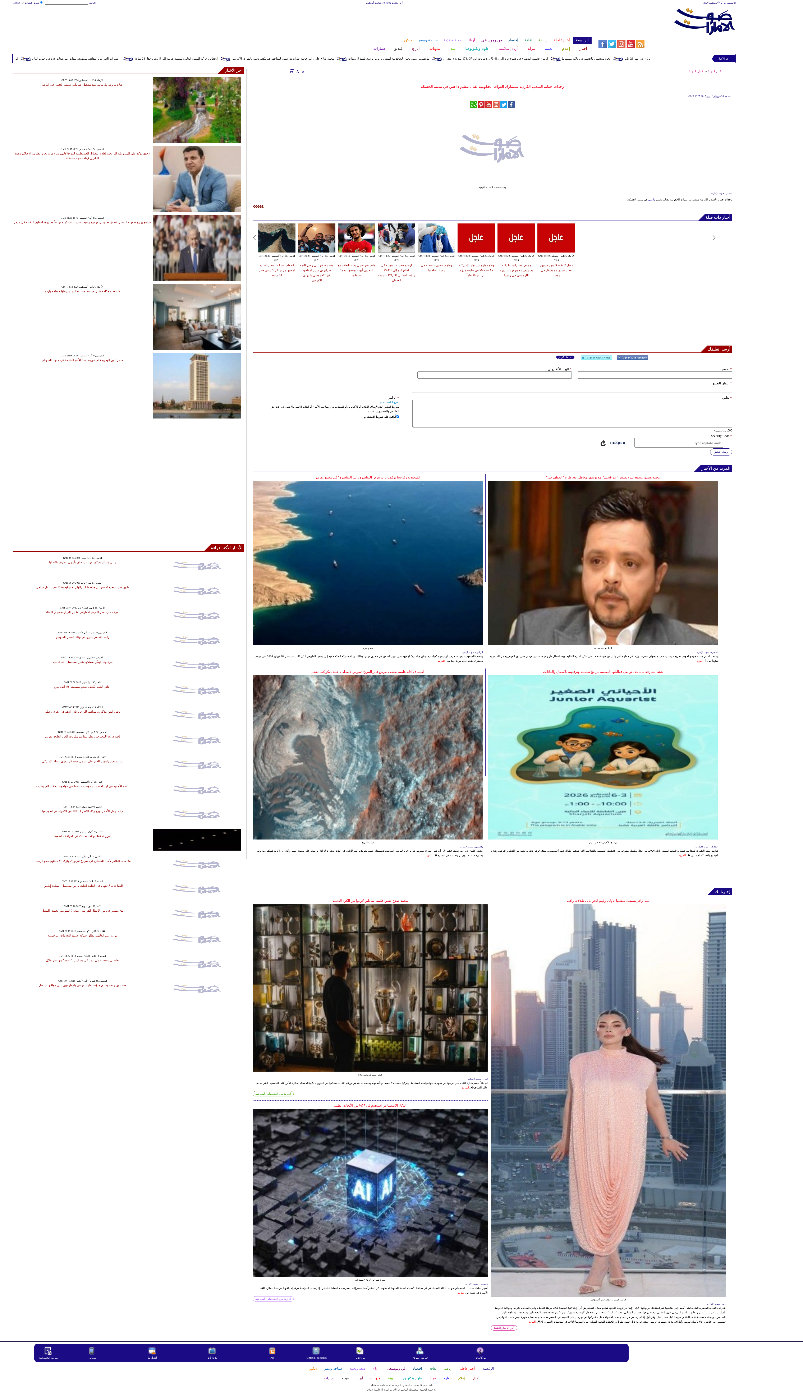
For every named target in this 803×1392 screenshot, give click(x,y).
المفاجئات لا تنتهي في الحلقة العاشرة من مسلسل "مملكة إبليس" (82, 885)
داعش (651, 199)
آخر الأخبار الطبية (504, 1327)
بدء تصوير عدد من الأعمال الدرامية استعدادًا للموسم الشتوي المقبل (82, 910)
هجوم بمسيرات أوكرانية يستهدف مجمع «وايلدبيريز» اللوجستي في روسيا (516, 270)
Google (16, 2)
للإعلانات (212, 1357)
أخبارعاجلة (715, 71)
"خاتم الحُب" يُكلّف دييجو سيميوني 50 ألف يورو (82, 686)
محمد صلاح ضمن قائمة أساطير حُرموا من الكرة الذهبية (370, 900)
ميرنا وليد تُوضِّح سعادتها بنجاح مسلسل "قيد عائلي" (82, 661)
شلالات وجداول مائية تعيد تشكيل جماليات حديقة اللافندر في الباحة (82, 84)
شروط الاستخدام (389, 402)
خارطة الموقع (420, 1357)
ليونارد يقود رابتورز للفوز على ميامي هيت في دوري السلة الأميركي (82, 761)
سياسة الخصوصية (48, 1357)
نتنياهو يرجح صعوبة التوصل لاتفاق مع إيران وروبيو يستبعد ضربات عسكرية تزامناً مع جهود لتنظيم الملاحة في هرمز (82, 222)
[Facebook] (632, 359)
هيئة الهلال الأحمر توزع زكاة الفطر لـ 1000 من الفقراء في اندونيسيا (82, 811)
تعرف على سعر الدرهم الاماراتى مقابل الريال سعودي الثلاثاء (82, 612)
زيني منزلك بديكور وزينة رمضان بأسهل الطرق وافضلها (82, 562)
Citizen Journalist (317, 1357)
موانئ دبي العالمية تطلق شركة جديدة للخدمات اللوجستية (82, 935)
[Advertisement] (302, 18)
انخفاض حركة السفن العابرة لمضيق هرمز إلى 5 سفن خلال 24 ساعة (390, 58)
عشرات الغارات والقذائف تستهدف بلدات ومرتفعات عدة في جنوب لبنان (290, 58)
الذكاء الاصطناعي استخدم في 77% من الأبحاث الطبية (370, 1105)
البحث (92, 2)
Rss (272, 1357)
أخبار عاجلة (696, 71)
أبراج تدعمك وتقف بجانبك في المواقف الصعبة (82, 836)
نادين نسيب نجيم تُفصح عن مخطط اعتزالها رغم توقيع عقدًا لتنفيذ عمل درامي (82, 587)
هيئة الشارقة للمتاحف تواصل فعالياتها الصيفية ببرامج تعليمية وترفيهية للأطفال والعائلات (603, 672)
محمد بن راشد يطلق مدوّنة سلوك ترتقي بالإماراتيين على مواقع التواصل (83, 985)
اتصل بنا (152, 1357)
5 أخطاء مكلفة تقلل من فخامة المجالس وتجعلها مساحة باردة (82, 291)
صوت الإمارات (32, 2)
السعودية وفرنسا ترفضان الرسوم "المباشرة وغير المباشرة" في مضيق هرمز (367, 477)
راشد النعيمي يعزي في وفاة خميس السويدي (82, 637)
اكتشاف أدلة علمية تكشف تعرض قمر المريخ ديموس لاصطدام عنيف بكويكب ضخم (367, 672)
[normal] (297, 71)
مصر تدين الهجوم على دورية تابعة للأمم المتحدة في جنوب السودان (82, 360)
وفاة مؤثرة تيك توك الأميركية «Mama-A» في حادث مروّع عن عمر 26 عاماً (476, 270)
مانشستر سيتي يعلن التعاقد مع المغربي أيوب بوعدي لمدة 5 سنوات (603, 58)
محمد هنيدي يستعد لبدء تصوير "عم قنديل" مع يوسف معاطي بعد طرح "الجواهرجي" (603, 477)
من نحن (360, 1357)
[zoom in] (292, 71)
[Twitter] (596, 359)
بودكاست (480, 1357)
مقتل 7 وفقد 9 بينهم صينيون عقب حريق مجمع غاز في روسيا (98, 58)
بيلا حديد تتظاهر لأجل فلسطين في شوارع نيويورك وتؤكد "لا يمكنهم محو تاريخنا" (83, 861)
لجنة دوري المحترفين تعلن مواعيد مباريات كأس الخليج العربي (82, 736)
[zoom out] (303, 71)
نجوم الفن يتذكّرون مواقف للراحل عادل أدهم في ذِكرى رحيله (82, 711)
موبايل (92, 1357)
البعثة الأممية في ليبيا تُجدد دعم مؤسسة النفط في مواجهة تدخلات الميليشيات (82, 786)
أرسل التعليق (721, 451)
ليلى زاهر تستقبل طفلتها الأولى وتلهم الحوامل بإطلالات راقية (608, 900)
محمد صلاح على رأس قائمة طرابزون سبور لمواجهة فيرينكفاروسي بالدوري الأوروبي (497, 58)
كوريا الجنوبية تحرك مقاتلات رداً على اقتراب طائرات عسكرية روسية (191, 58)
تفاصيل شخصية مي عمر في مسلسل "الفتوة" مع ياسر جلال (82, 960)
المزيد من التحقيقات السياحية (273, 1093)
